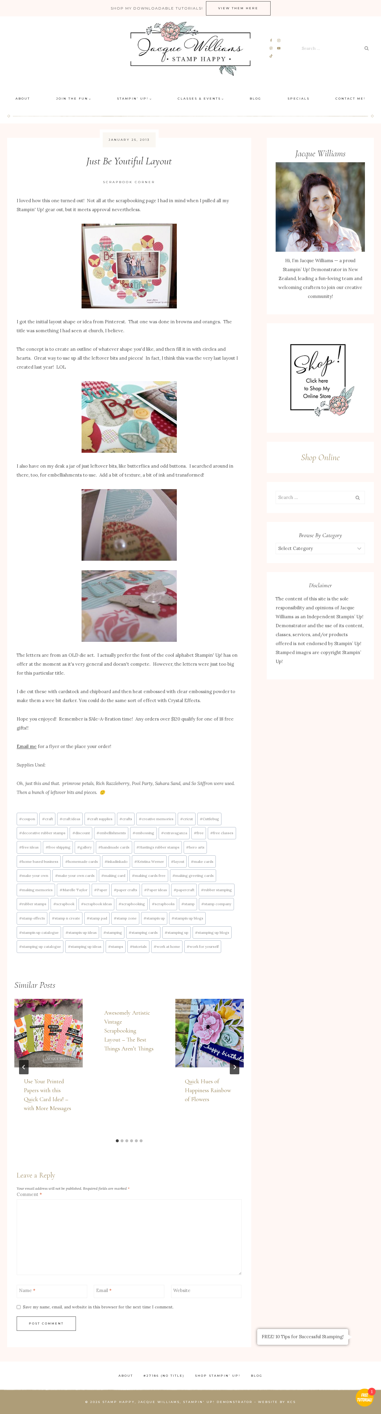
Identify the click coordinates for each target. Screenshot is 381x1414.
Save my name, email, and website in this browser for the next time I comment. (98, 1307)
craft (47, 819)
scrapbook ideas (96, 904)
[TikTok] (271, 55)
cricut (186, 819)
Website (181, 1290)
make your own (33, 875)
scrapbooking (131, 904)
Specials (299, 99)
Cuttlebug (209, 819)
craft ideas (70, 819)
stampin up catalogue (39, 932)
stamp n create (66, 918)
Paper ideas (155, 890)
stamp (188, 904)
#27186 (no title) (164, 1376)
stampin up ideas (81, 932)
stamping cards (143, 932)
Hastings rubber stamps (157, 847)
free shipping (58, 847)
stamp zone (125, 918)
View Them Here (238, 8)
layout (177, 861)
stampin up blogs (187, 918)
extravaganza (174, 833)
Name (27, 1290)
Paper (100, 890)
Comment (29, 1194)
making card (113, 875)
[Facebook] (271, 40)
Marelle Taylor (74, 890)
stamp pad (97, 918)
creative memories (156, 819)
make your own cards (75, 875)
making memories (36, 890)
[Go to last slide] (24, 1067)
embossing (143, 833)
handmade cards (113, 847)
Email (104, 1290)
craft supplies (100, 819)
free (199, 833)
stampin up (154, 918)
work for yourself (203, 946)
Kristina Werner (149, 861)
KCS (291, 1402)
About (22, 99)
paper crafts (125, 890)
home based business (38, 861)
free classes (221, 833)
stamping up (176, 932)
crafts (125, 819)
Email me (27, 746)
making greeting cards (193, 875)
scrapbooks (163, 904)
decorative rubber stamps (42, 833)
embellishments (111, 833)
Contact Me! (350, 99)
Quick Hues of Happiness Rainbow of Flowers (208, 1090)
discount (81, 833)
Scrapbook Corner (129, 182)
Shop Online (320, 457)
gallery (84, 847)
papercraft (184, 890)
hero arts (195, 847)
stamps (115, 946)
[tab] (117, 1140)
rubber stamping (216, 890)
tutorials (138, 946)
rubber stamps (32, 904)
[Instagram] (278, 40)
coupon (27, 819)
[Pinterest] (271, 48)
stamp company (216, 904)
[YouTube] (278, 48)
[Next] (234, 1067)
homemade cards (81, 861)
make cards (202, 861)
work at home (167, 946)
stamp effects (32, 918)
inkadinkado (116, 861)
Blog (255, 99)
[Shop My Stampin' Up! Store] (320, 378)
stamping (112, 932)
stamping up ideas (85, 946)
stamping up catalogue (40, 946)
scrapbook (63, 904)
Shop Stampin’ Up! (218, 1376)
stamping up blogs (212, 932)
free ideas (29, 847)
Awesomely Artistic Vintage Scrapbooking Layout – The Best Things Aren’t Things (129, 1030)
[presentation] (48, 1033)
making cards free (148, 875)
